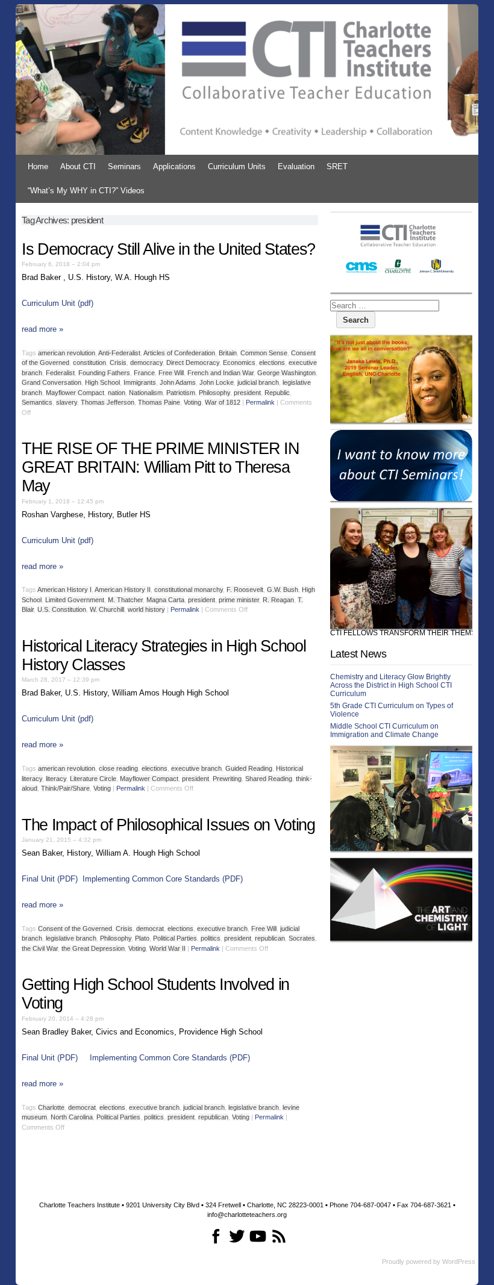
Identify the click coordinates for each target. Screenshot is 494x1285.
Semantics (37, 402)
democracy (146, 362)
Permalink (260, 402)
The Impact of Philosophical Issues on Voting (168, 825)
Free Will (171, 372)
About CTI (78, 166)
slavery (66, 402)
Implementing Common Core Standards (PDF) (163, 878)
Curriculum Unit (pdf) (57, 303)
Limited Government (74, 599)
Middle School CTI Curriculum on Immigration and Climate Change (384, 730)
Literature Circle (93, 778)
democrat (150, 928)
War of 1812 (222, 402)
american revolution (66, 352)
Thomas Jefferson (107, 402)
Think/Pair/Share (65, 788)
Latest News (358, 654)
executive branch (196, 768)
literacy (56, 778)
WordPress (458, 1261)
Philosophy (214, 392)
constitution (89, 362)
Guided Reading (248, 768)
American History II (123, 589)
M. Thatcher (125, 599)
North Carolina (72, 1117)
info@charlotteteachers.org (247, 1214)
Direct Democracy (192, 362)
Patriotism (180, 392)
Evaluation (296, 166)
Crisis (118, 362)
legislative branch (71, 938)
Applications (174, 166)
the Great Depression (93, 948)
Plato (142, 938)
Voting (192, 402)
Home (38, 166)
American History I (64, 589)
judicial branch (258, 382)
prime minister (239, 599)
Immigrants (140, 382)
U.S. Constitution (61, 609)
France (144, 372)
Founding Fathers (104, 372)
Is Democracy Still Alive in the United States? (168, 249)
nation (116, 392)
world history (146, 609)
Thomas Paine (159, 402)
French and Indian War (220, 372)
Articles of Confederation (179, 352)
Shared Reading (268, 778)
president (247, 392)
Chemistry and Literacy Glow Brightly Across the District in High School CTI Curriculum (391, 685)
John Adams (178, 382)
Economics (239, 362)
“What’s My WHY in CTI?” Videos (86, 190)
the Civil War (40, 948)
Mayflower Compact (75, 392)
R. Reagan (278, 599)
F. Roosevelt (245, 589)
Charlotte (51, 1107)
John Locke (216, 382)
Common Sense (263, 352)
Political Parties (175, 938)
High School (102, 382)
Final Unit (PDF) (50, 878)
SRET (337, 166)
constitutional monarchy (188, 589)
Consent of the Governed (75, 928)
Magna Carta (165, 599)
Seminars (124, 166)
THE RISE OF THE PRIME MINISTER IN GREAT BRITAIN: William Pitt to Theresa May (160, 467)
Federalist (60, 372)
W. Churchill (107, 609)
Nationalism (146, 392)
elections (272, 362)
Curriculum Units (237, 166)
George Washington (286, 372)
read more (42, 329)
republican (270, 938)
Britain (228, 352)
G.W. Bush (282, 589)
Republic (277, 392)
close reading (118, 768)
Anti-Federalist (119, 352)
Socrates (302, 938)
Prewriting (227, 778)
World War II (167, 948)
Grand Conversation (51, 382)
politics (210, 938)
